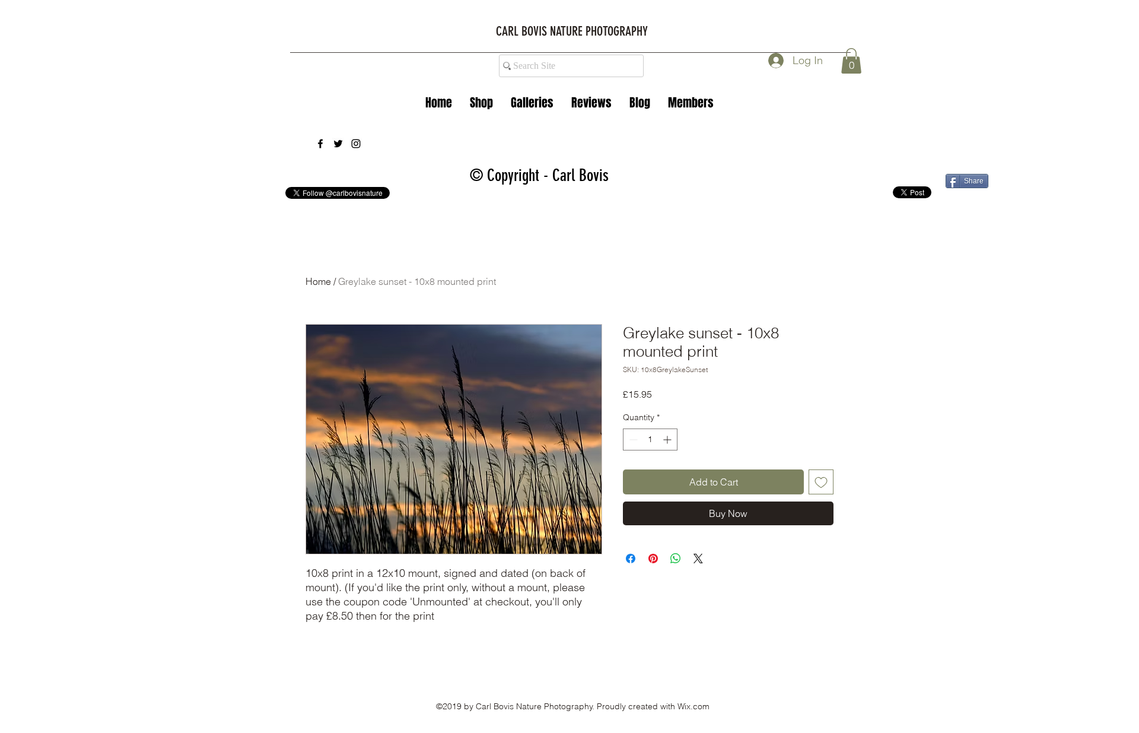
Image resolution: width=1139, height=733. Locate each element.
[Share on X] (698, 558)
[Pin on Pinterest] (653, 558)
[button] (532, 103)
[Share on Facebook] (630, 558)
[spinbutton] (650, 439)
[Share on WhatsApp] (676, 558)
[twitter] (338, 144)
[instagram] (356, 144)
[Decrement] (632, 439)
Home (318, 281)
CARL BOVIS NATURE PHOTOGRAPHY (572, 31)
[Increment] (668, 439)
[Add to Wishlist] (821, 481)
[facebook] (320, 144)
